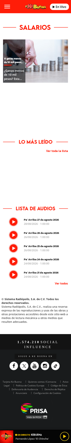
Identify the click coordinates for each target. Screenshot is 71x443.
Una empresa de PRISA (35, 408)
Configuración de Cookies (47, 393)
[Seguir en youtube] (35, 366)
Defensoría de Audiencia (25, 389)
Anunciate (21, 393)
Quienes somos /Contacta (42, 381)
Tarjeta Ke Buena (12, 381)
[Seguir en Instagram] (46, 366)
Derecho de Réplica (54, 389)
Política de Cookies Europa (30, 385)
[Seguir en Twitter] (25, 366)
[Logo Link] (35, 6)
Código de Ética (59, 385)
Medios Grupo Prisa (35, 417)
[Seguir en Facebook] (14, 366)
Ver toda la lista (57, 151)
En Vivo (60, 7)
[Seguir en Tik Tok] (56, 366)
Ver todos (61, 283)
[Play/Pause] (64, 436)
